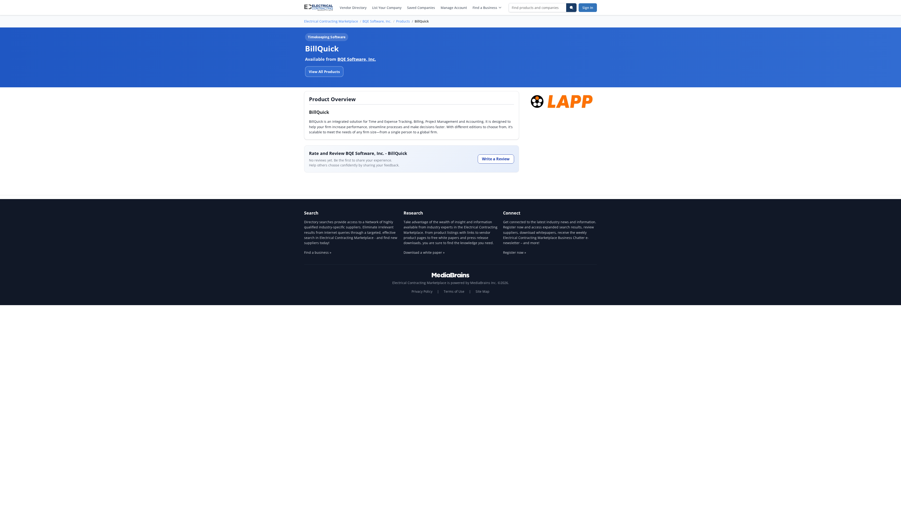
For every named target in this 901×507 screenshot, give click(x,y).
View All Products (324, 71)
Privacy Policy (422, 291)
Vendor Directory (353, 7)
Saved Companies (421, 7)
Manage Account (454, 7)
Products (403, 21)
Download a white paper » (424, 252)
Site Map (482, 291)
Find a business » (317, 252)
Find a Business (485, 7)
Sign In (587, 7)
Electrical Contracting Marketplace (331, 21)
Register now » (514, 252)
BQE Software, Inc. (377, 21)
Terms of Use (454, 291)
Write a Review (496, 158)
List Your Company (386, 7)
